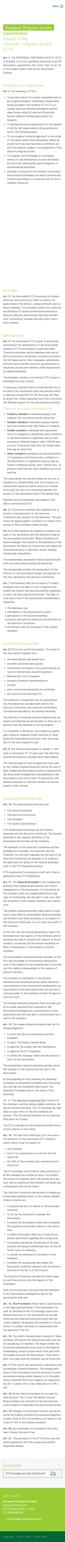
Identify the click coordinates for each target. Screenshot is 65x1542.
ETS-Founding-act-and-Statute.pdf (30, 1473)
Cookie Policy (40, 1536)
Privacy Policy (23, 1536)
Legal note (8, 1536)
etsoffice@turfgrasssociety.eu (24, 1519)
